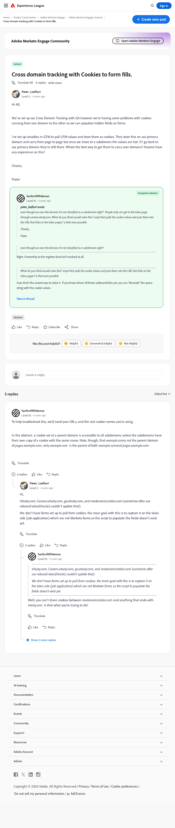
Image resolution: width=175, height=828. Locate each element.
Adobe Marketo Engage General (85, 17)
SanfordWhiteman (38, 196)
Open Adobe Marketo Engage (140, 41)
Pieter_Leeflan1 (31, 91)
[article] (86, 443)
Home (6, 17)
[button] (151, 19)
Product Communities (25, 17)
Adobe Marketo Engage (52, 17)
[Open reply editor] (87, 375)
